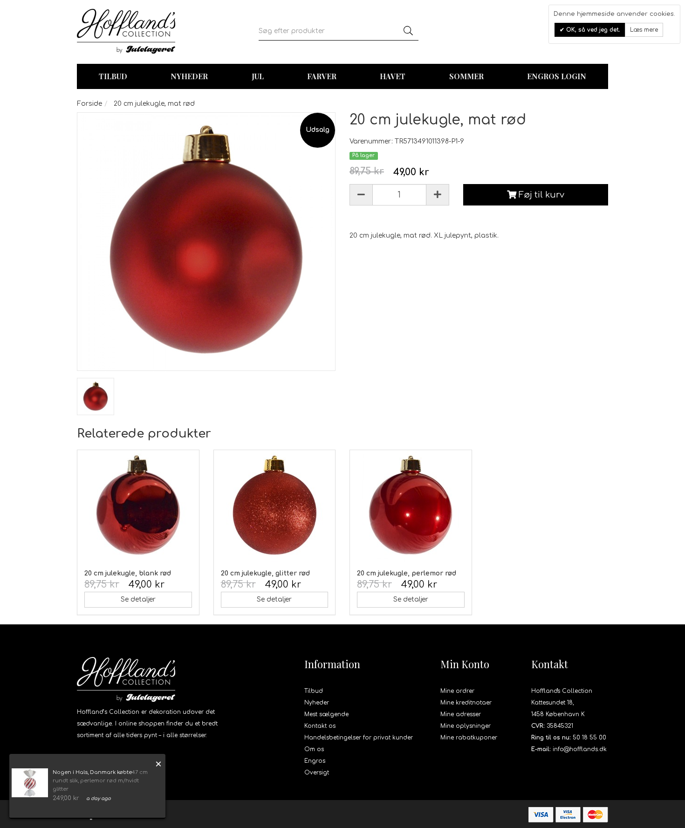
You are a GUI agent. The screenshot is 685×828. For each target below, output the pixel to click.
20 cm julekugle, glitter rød (265, 573)
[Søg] (408, 31)
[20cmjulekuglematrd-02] (95, 396)
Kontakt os (320, 726)
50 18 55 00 (589, 737)
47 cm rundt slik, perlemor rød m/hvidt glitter (100, 780)
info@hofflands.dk (580, 749)
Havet (392, 76)
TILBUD (113, 76)
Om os (314, 749)
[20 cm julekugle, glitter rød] (275, 506)
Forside (89, 103)
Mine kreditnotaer (466, 702)
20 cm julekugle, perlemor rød (406, 573)
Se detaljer (138, 599)
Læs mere (644, 30)
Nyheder (189, 76)
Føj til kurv (540, 194)
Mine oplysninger (465, 726)
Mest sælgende (326, 714)
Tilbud (313, 691)
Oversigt (316, 772)
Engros (314, 761)
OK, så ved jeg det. (592, 30)
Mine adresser (460, 714)
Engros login (556, 76)
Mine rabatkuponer (468, 737)
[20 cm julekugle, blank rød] (138, 506)
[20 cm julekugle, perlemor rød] (411, 506)
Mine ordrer (457, 691)
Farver (321, 76)
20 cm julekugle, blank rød (127, 573)
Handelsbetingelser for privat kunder (358, 737)
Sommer (466, 76)
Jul (258, 76)
